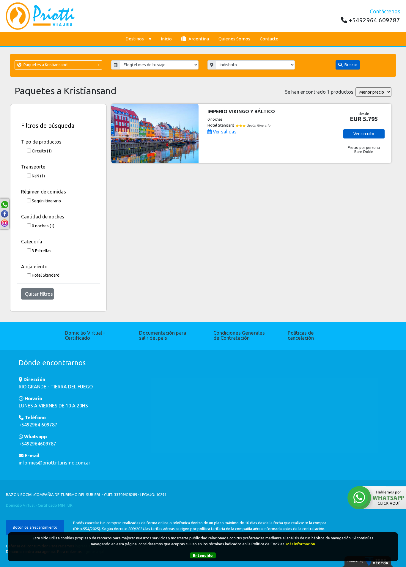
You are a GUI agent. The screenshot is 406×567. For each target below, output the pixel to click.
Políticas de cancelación (301, 335)
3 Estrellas (41, 250)
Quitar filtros (39, 294)
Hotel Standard (45, 275)
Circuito (42, 151)
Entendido (203, 555)
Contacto (269, 38)
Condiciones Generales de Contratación (239, 335)
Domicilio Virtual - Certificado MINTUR (39, 505)
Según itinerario (46, 201)
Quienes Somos (234, 38)
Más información (300, 543)
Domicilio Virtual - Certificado (85, 335)
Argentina (198, 38)
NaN (38, 176)
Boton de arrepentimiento (35, 527)
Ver (363, 133)
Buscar (350, 64)
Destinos (134, 38)
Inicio (166, 38)
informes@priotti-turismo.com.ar (54, 462)
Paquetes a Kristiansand (61, 64)
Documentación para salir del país (162, 335)
